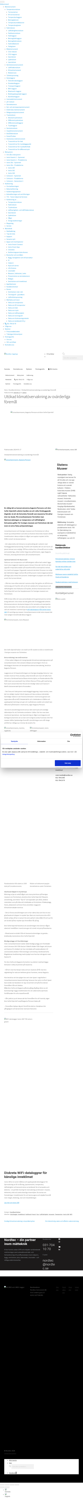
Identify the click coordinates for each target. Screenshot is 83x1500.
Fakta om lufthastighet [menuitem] (16, 313)
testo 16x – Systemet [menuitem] (13, 162)
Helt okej (68, 763)
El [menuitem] (9, 260)
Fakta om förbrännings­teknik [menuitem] (18, 318)
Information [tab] (41, 741)
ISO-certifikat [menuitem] (11, 342)
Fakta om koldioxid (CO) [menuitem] (16, 321)
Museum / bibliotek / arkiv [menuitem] (17, 273)
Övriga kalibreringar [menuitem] (15, 221)
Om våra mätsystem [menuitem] (13, 155)
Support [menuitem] (9, 236)
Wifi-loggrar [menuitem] (12, 89)
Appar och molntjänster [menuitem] (14, 242)
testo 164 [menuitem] (11, 173)
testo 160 (66, 1214)
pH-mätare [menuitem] (10, 102)
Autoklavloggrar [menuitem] (14, 97)
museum (51, 1214)
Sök (10, 1463)
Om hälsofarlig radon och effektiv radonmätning (62, 1221)
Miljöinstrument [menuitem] (12, 49)
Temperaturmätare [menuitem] (13, 9)
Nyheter (29, 369)
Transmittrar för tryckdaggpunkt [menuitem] (19, 144)
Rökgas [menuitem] (10, 279)
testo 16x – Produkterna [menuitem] (14, 165)
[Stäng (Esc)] (17, 1484)
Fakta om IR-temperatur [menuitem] (16, 305)
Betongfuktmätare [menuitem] (14, 41)
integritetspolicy (8, 754)
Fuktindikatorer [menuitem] (13, 44)
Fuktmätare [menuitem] (10, 28)
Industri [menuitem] (11, 263)
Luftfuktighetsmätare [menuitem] (15, 30)
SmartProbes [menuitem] (11, 136)
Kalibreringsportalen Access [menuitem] (18, 252)
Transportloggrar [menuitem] (14, 86)
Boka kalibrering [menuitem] (12, 189)
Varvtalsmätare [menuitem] (11, 128)
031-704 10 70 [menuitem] (11, 324)
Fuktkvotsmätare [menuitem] (14, 33)
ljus (38, 1214)
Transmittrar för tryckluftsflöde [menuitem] (19, 147)
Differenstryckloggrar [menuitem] (15, 123)
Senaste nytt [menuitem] (10, 239)
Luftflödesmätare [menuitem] (14, 67)
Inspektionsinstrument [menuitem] (14, 131)
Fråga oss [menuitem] (8, 326)
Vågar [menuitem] (10, 218)
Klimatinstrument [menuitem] (14, 70)
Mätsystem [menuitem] (9, 152)
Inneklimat (21, 1214)
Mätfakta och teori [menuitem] (13, 300)
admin (24, 393)
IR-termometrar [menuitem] (14, 15)
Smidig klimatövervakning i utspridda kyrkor (19, 1221)
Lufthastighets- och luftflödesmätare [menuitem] (21, 210)
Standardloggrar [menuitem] (14, 83)
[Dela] (12, 1484)
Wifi (71, 1214)
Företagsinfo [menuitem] (9, 337)
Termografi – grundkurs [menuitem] (16, 295)
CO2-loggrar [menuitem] (12, 54)
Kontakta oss (18, 369)
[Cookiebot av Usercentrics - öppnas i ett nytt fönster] (72, 735)
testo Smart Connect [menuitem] (15, 244)
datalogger (13, 1214)
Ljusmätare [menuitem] (12, 62)
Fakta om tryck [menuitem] (13, 310)
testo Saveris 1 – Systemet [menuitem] (15, 157)
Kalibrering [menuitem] (9, 184)
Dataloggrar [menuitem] (10, 78)
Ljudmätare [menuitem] (12, 59)
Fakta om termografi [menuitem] (15, 316)
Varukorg (12, 1473)
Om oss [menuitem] (9, 339)
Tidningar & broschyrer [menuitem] (14, 334)
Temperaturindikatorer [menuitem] (16, 23)
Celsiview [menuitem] (11, 250)
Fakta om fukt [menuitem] (13, 308)
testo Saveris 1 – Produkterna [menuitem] (16, 160)
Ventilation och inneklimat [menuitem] (17, 281)
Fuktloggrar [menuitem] (12, 36)
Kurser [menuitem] (8, 289)
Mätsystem (20, 375)
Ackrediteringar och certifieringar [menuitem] (18, 194)
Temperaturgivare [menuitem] (14, 25)
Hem (6, 390)
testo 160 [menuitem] (11, 168)
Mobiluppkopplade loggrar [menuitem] (17, 94)
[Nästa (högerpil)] (7, 1487)
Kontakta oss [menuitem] (9, 345)
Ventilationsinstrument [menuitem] (14, 65)
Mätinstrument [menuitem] (10, 7)
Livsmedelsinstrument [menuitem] (14, 99)
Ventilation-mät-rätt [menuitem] (15, 292)
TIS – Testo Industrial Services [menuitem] (16, 197)
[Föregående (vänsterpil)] (2, 1487)
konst (34, 1214)
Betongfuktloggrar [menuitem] (15, 38)
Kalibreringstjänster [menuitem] (13, 192)
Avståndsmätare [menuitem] (12, 133)
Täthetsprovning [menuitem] (12, 75)
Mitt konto (53, 369)
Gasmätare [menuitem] (12, 57)
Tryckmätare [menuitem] (10, 115)
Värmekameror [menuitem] (11, 104)
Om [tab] (68, 741)
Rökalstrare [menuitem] (12, 73)
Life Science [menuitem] (12, 268)
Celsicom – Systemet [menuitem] (13, 176)
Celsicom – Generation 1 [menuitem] (14, 181)
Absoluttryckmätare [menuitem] (15, 118)
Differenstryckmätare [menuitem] (15, 120)
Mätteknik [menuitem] (8, 228)
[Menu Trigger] (2, 2)
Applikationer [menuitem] (11, 284)
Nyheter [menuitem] (8, 329)
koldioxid (28, 1214)
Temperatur (58, 1214)
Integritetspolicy (10, 1453)
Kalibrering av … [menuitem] (12, 199)
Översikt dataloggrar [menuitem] (15, 81)
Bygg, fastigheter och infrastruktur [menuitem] (20, 258)
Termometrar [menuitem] (13, 12)
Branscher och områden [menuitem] (14, 255)
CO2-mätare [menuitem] (12, 52)
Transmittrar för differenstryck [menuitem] (19, 149)
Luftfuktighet (44, 1214)
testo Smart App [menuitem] (14, 247)
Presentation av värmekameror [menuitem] (19, 276)
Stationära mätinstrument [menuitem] (15, 139)
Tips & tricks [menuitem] (10, 234)
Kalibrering (30, 375)
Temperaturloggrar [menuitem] (15, 17)
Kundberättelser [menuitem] (12, 287)
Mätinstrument (9, 375)
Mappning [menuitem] (9, 223)
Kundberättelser (14, 390)
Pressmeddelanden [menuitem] (13, 331)
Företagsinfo (40, 369)
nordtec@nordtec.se (49, 1264)
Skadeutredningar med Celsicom (66, 582)
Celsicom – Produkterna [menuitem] (14, 178)
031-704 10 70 (20, 379)
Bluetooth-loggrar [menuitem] (14, 91)
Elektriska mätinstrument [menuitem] (15, 110)
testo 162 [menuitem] (11, 170)
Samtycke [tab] (14, 741)
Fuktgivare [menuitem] (11, 46)
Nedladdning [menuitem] (10, 231)
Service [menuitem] (8, 226)
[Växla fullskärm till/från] (7, 1484)
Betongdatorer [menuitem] (13, 20)
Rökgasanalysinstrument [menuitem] (15, 112)
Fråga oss (30, 379)
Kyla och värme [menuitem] (13, 266)
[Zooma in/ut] (2, 1484)
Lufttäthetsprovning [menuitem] (15, 297)
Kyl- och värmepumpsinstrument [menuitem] (18, 107)
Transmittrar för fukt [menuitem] (15, 141)
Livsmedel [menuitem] (11, 271)
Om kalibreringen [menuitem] (12, 186)
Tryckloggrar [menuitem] (12, 126)
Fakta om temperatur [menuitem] (15, 302)
